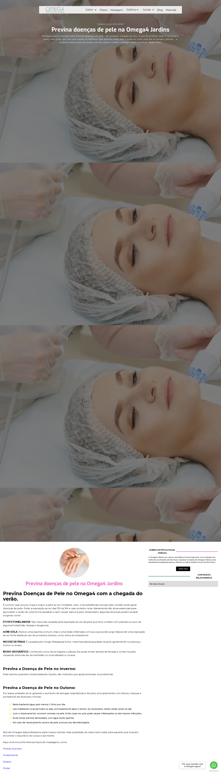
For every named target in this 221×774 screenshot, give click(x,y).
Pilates (103, 10)
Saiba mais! (183, 569)
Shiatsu (7, 761)
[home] (63, 10)
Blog (160, 10)
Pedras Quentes (12, 748)
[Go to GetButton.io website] (214, 771)
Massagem (116, 10)
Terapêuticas (10, 755)
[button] (91, 10)
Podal (6, 768)
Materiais (171, 10)
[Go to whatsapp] (214, 765)
